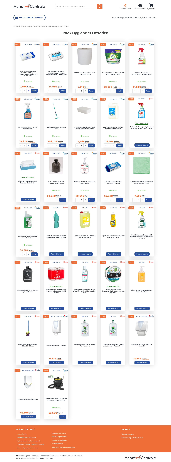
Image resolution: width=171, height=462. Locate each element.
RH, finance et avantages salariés (29, 441)
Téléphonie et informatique (26, 437)
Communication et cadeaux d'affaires (30, 444)
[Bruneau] (142, 145)
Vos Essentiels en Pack (42, 26)
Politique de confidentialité (71, 456)
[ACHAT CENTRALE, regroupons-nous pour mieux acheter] (29, 10)
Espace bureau (22, 434)
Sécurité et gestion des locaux (27, 448)
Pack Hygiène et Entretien (60, 26)
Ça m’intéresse (56, 362)
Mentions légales (23, 456)
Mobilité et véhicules (59, 433)
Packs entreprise (26, 26)
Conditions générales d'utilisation (45, 456)
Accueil (16, 26)
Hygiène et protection (59, 437)
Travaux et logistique (59, 440)
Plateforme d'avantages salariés (63, 447)
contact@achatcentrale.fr (126, 17)
